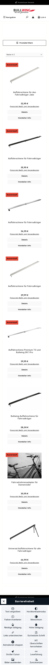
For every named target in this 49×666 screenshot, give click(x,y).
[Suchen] (27, 17)
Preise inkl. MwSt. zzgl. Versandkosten (24, 106)
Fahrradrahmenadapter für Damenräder (24, 483)
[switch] (12, 610)
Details (24, 112)
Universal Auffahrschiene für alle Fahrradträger (24, 549)
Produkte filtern (26, 43)
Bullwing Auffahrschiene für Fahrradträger (24, 417)
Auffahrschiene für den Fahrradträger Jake (24, 93)
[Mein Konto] (33, 17)
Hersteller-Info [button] (24, 118)
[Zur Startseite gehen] (24, 11)
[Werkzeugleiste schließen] (3, 601)
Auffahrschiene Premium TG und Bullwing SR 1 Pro (24, 351)
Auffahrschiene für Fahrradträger (24, 158)
